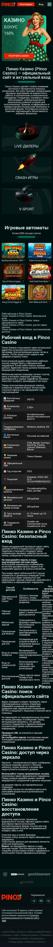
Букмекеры (37, 938)
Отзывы (6, 935)
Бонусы (21, 931)
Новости (29, 942)
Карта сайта (9, 931)
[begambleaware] (39, 873)
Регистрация (26, 4)
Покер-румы (16, 942)
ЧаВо (16, 935)
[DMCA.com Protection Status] (18, 874)
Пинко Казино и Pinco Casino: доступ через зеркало (24, 326)
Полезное (45, 935)
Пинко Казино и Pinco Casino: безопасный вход (24, 317)
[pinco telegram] (34, 901)
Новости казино (29, 935)
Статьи (40, 942)
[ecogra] (26, 880)
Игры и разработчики (39, 931)
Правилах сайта (31, 918)
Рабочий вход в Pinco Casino (17, 313)
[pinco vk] (48, 901)
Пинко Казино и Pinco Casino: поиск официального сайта (20, 321)
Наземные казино (19, 938)
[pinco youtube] (41, 901)
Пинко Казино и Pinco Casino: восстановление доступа (26, 330)
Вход (41, 4)
